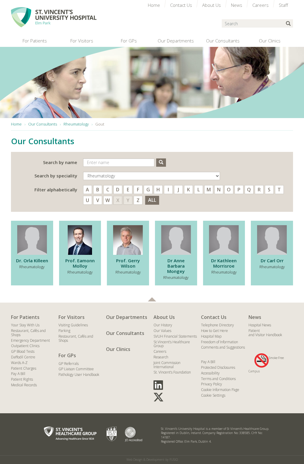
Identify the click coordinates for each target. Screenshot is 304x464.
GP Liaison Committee (76, 368)
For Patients (25, 317)
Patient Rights (22, 379)
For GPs (67, 355)
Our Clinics (118, 349)
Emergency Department (30, 340)
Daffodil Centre (23, 357)
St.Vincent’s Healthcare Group (171, 344)
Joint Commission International (166, 364)
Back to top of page (152, 299)
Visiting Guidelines (73, 325)
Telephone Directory (217, 325)
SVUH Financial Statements (175, 336)
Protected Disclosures (218, 367)
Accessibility (210, 373)
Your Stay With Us (25, 325)
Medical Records (24, 384)
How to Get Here (214, 330)
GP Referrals (68, 363)
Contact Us (214, 317)
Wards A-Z (19, 362)
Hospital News (259, 325)
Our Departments (126, 317)
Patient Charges (23, 368)
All (152, 200)
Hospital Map (211, 336)
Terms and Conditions (218, 378)
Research (160, 357)
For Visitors (71, 317)
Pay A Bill (18, 373)
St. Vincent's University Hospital (53, 17)
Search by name (60, 162)
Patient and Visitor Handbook (265, 332)
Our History (162, 325)
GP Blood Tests (22, 351)
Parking (64, 330)
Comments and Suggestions (223, 347)
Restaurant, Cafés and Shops (28, 332)
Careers (159, 351)
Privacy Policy (211, 384)
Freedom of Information (219, 341)
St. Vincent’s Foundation (172, 372)
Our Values (162, 330)
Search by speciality (55, 176)
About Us (164, 317)
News (254, 317)
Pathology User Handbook (78, 374)
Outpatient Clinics (25, 345)
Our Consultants (125, 333)
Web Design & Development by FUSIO (152, 459)
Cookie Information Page (220, 389)
